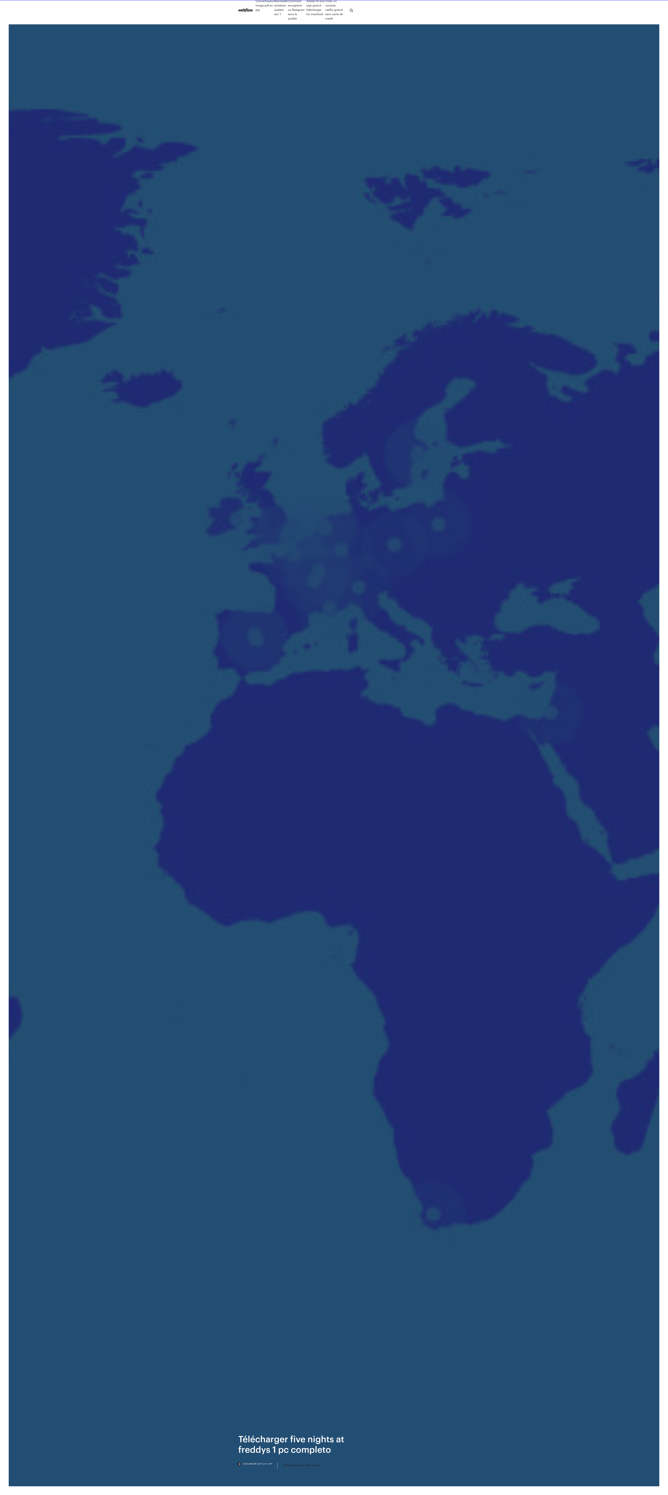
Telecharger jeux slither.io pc (301, 1465)
